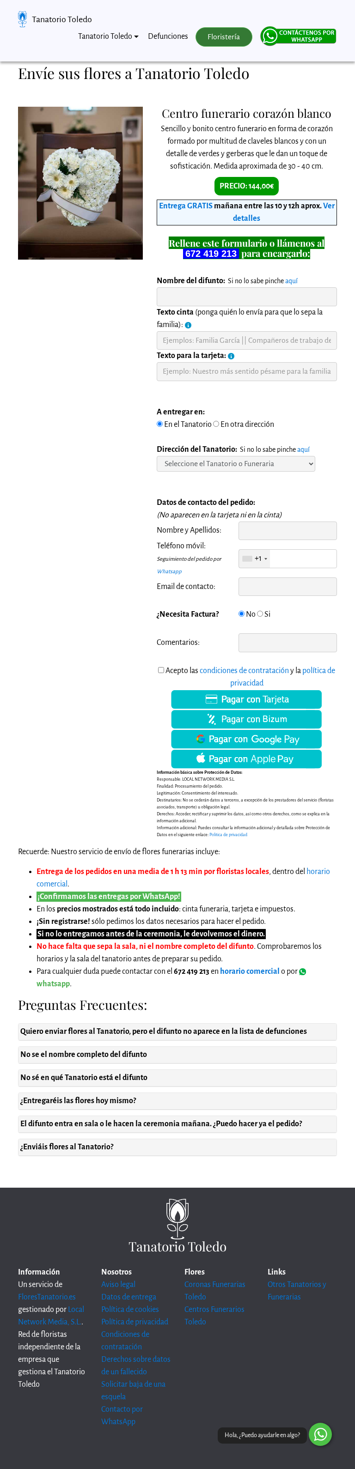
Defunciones (168, 36)
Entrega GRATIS (186, 206)
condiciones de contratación (244, 671)
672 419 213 (211, 254)
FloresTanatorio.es (47, 1297)
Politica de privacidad (228, 834)
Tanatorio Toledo (62, 19)
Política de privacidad (134, 1322)
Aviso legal (118, 1285)
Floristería (224, 37)
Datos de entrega (128, 1297)
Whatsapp (169, 572)
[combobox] (254, 558)
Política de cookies (130, 1309)
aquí (291, 281)
